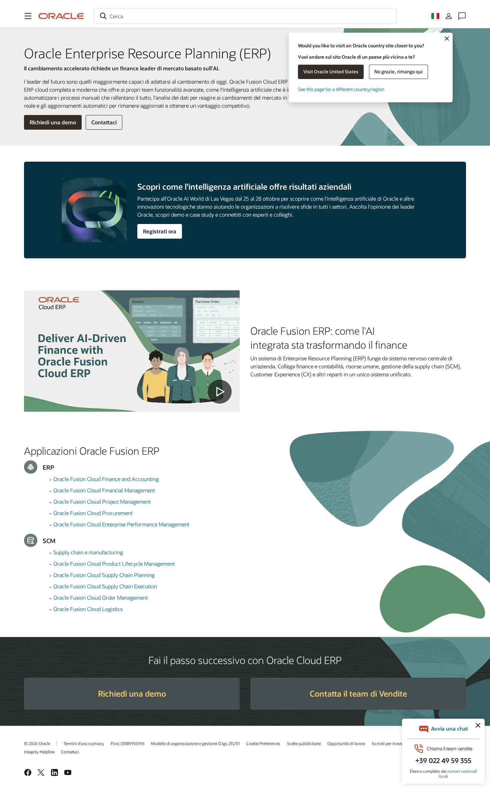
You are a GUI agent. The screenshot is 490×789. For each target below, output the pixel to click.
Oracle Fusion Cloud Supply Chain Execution (105, 586)
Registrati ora (159, 231)
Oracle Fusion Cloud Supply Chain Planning (104, 574)
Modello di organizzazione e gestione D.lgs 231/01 (195, 743)
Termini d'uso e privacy (83, 743)
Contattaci (104, 122)
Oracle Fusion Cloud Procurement (93, 512)
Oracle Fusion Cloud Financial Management (104, 490)
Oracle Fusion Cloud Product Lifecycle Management (114, 563)
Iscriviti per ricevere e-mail (395, 743)
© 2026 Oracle (37, 743)
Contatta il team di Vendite (358, 693)
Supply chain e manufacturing (88, 552)
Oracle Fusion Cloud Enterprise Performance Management (121, 524)
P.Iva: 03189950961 (127, 743)
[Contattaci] (462, 16)
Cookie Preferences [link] (263, 743)
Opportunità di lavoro (346, 743)
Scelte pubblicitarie (304, 743)
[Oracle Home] (61, 16)
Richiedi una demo (53, 122)
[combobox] (245, 16)
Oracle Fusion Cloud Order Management (100, 597)
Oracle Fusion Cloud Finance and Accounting (106, 478)
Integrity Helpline (39, 751)
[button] (28, 16)
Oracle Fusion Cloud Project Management (102, 501)
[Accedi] (449, 16)
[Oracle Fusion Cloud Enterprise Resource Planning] (132, 351)
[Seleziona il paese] (435, 16)
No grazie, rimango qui (398, 71)
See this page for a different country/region (341, 89)
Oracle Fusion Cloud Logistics (88, 608)
